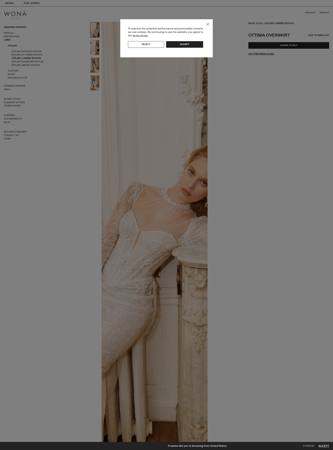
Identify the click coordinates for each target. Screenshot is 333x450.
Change (308, 446)
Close (208, 24)
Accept (323, 446)
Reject (146, 44)
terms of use (140, 35)
